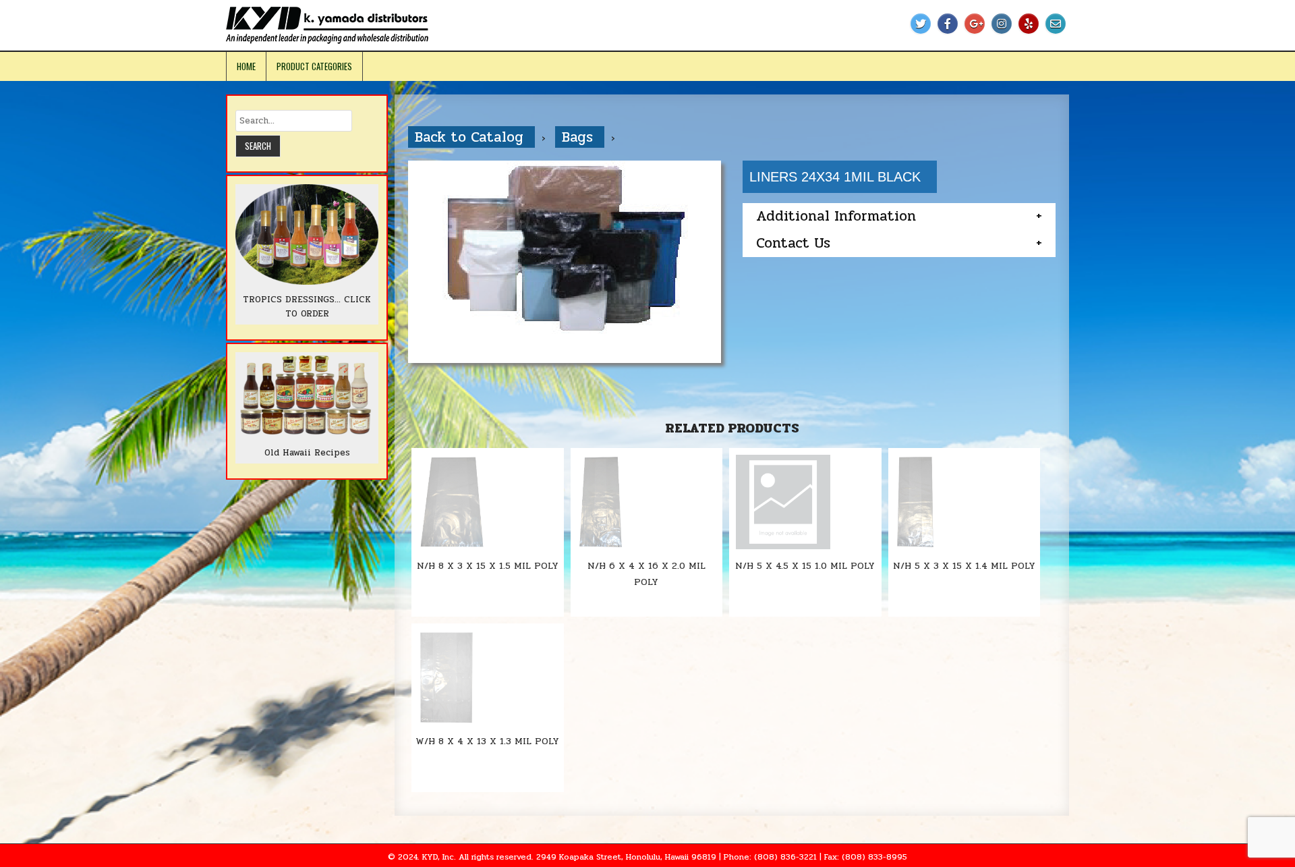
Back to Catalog (471, 137)
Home (246, 66)
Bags (580, 137)
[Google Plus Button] (975, 23)
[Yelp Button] (1028, 23)
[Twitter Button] (921, 23)
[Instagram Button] (1001, 23)
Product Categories (314, 66)
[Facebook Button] (948, 23)
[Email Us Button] (1055, 23)
